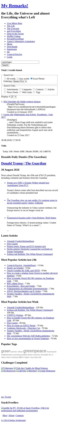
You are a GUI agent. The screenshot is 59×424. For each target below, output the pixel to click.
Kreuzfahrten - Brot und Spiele (21, 286)
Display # (5, 96)
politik (24, 355)
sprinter (14, 352)
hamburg (14, 357)
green (5, 351)
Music (9, 44)
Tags (37, 92)
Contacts (39, 89)
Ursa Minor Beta (14, 23)
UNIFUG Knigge (15, 315)
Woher (30, 355)
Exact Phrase (39, 78)
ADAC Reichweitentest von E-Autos (24, 291)
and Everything (14, 31)
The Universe (13, 28)
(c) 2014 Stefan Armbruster (13, 420)
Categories (26, 89)
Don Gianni (12, 323)
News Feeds (12, 92)
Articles (50, 89)
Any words (24, 78)
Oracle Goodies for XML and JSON (23, 270)
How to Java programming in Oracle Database (28, 338)
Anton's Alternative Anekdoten (21, 41)
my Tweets (6, 397)
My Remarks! (14, 5)
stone (8, 357)
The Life (11, 26)
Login (9, 57)
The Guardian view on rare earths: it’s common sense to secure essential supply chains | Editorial (32, 201)
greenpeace (34, 350)
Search (5, 65)
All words (11, 78)
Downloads (12, 46)
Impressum (12, 49)
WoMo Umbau (13, 36)
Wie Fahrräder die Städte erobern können (22, 101)
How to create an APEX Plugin (21, 325)
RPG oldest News (15, 283)
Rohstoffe (44, 355)
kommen (36, 355)
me (8, 52)
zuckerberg (17, 355)
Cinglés (26, 357)
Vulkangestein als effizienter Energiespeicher (27, 288)
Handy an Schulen (15, 268)
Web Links (27, 92)
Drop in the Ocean (15, 33)
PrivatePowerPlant (15, 39)
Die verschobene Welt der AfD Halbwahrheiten (28, 336)
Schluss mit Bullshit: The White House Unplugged (30, 310)
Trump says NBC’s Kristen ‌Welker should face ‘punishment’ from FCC (28, 184)
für (50, 354)
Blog (5, 415)
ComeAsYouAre (14, 54)
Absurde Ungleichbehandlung (20, 307)
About (11, 415)
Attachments (12, 89)
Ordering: (8, 81)
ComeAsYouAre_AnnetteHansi (21, 265)
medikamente (6, 355)
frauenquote (51, 352)
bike (21, 357)
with (39, 357)
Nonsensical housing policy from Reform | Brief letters (31, 218)
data (36, 357)
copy (32, 357)
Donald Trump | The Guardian (23, 163)
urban (20, 351)
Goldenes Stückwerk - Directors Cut (23, 328)
